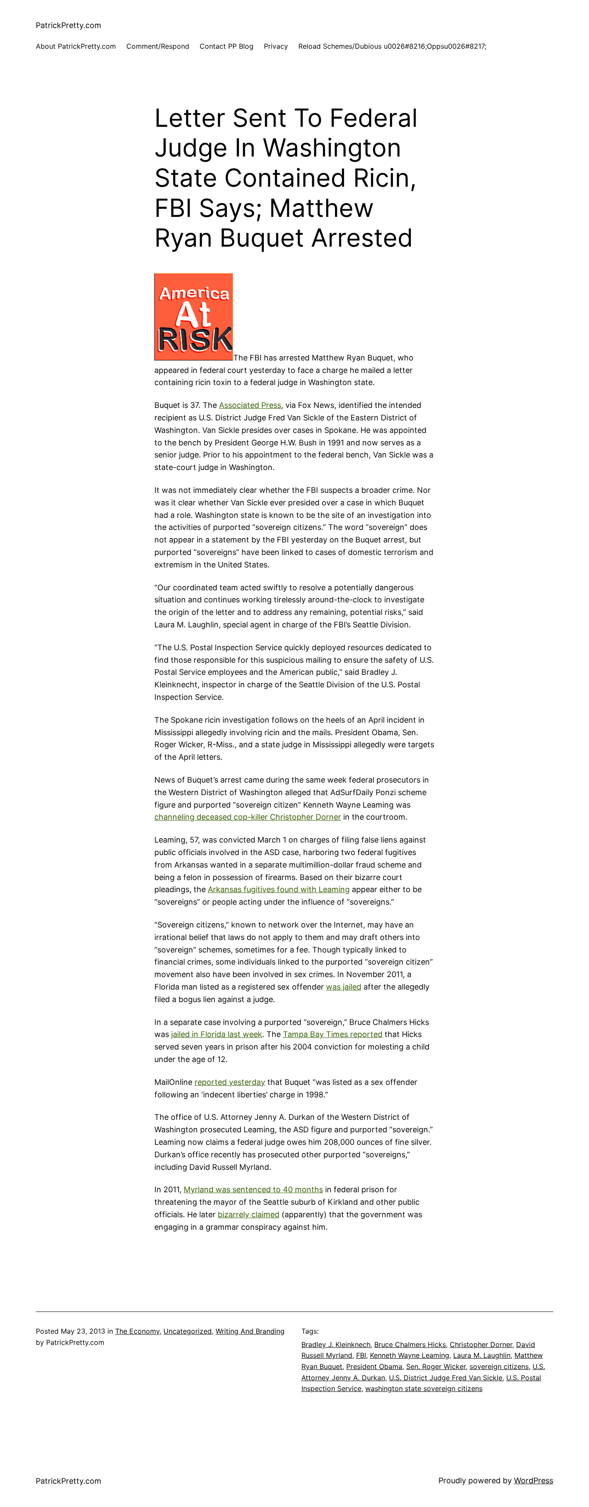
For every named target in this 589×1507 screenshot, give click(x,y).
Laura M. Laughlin (482, 1355)
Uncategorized (187, 1331)
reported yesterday (229, 1082)
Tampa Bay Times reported (332, 1034)
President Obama (374, 1366)
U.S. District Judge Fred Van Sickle (445, 1377)
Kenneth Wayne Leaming (409, 1355)
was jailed (343, 986)
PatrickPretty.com (68, 25)
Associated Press (250, 405)
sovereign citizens (499, 1366)
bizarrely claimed (248, 1214)
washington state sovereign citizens (423, 1388)
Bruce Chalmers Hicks (410, 1344)
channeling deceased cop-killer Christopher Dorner (247, 816)
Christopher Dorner (481, 1344)
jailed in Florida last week (216, 1034)
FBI (361, 1355)
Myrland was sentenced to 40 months (253, 1189)
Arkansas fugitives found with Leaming (279, 889)
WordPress (533, 1480)
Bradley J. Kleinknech (335, 1344)
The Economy (137, 1331)
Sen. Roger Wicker (436, 1366)
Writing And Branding (250, 1331)
